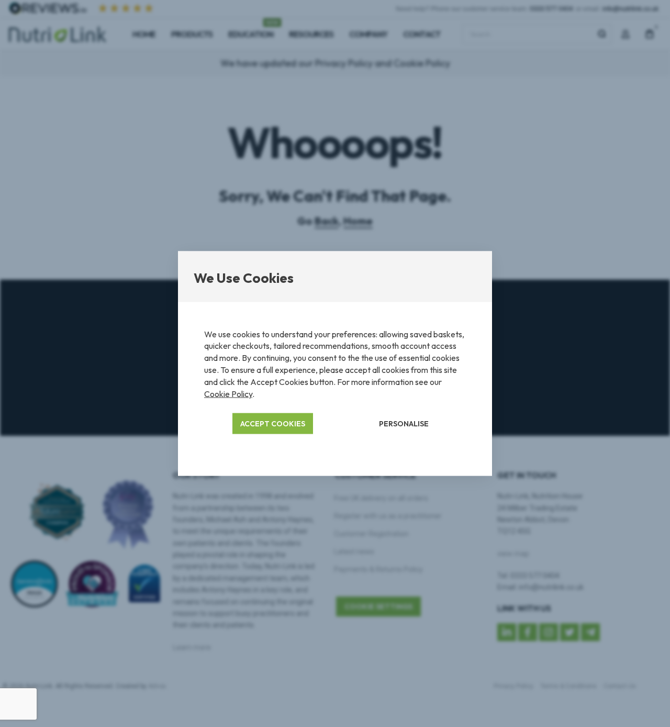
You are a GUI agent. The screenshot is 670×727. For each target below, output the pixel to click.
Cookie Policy (228, 394)
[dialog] (335, 363)
